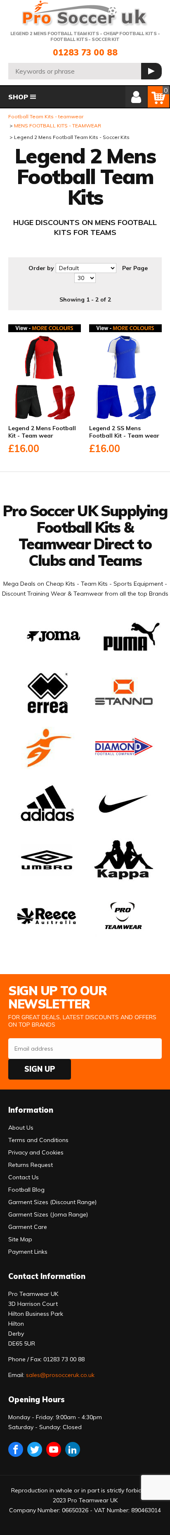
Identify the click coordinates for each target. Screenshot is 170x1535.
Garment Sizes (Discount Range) (52, 1202)
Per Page (135, 268)
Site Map (20, 1239)
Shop (18, 97)
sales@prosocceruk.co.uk (60, 1375)
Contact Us (23, 1177)
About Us (20, 1127)
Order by (41, 268)
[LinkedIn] (72, 1449)
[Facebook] (15, 1449)
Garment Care (27, 1227)
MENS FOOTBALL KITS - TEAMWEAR (57, 125)
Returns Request (30, 1165)
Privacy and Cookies (36, 1152)
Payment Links (27, 1251)
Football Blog (26, 1189)
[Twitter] (34, 1449)
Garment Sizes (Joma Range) (48, 1214)
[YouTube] (53, 1449)
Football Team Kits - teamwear (45, 116)
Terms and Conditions (38, 1140)
